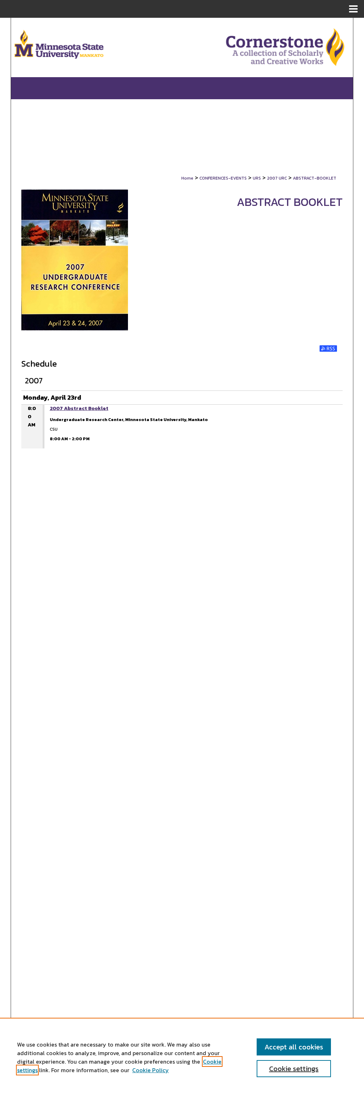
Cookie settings (293, 1068)
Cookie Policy (150, 1070)
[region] (182, 1057)
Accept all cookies (293, 1047)
